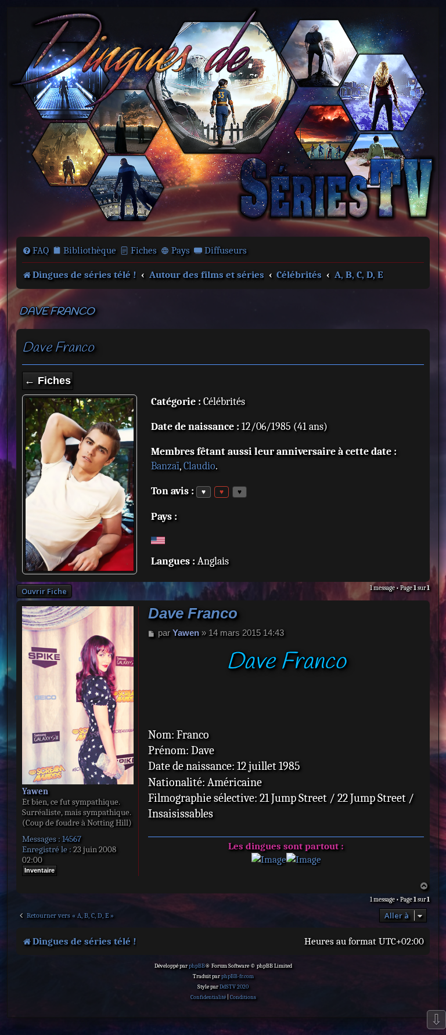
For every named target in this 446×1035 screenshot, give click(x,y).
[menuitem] (35, 250)
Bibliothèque (89, 250)
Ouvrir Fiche (44, 591)
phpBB (197, 965)
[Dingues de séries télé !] (223, 121)
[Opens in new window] (268, 859)
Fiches (144, 250)
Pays (180, 250)
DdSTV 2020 (234, 986)
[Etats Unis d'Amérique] (158, 540)
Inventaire (39, 870)
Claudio (199, 466)
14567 (71, 839)
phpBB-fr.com (237, 976)
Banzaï (165, 466)
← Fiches (47, 380)
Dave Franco (57, 312)
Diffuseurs (225, 250)
